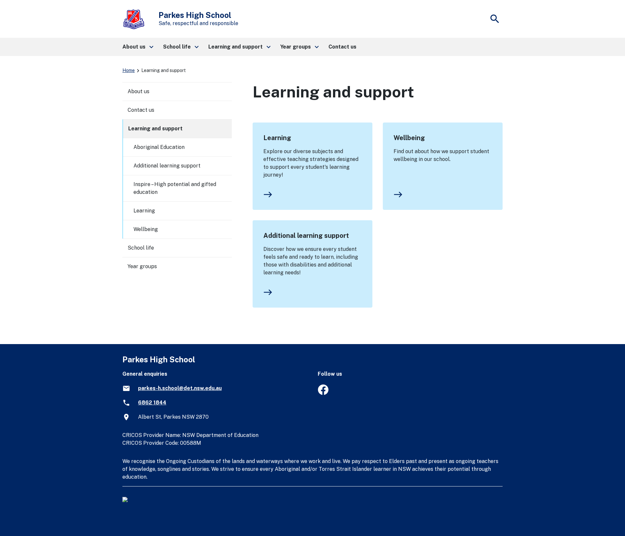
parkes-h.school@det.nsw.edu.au (180, 388)
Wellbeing (409, 138)
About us (138, 91)
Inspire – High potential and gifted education (174, 188)
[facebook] (323, 393)
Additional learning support (306, 235)
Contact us (141, 110)
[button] (137, 47)
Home (128, 70)
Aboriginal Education (159, 147)
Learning (277, 138)
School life (141, 248)
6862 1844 (152, 402)
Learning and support (155, 128)
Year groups (142, 266)
